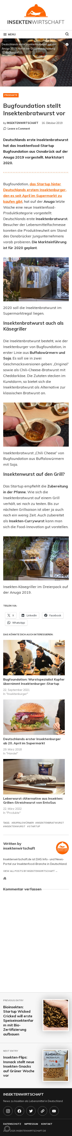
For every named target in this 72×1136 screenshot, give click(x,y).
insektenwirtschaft (22, 123)
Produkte (10, 95)
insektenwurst (15, 826)
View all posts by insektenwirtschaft (29, 871)
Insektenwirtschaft (23, 1094)
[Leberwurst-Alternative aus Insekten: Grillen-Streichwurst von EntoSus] (34, 776)
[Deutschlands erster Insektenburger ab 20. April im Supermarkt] (34, 717)
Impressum (31, 1124)
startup (34, 826)
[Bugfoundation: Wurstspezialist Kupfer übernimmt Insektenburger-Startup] (34, 657)
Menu (12, 34)
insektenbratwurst (50, 822)
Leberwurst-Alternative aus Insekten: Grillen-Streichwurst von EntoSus (33, 800)
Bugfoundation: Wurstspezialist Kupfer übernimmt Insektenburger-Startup (34, 681)
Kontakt (46, 1124)
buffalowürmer (23, 822)
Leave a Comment (19, 129)
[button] (7, 1129)
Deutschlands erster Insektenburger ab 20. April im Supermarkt (32, 741)
